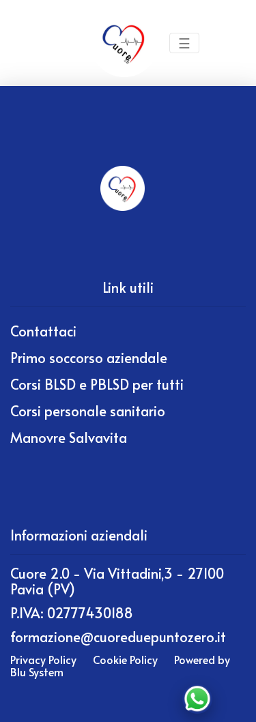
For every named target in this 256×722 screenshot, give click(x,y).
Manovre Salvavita (68, 437)
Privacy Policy (43, 659)
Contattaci (43, 331)
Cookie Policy (125, 659)
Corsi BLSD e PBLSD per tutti (97, 384)
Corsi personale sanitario (87, 410)
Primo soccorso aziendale (88, 357)
